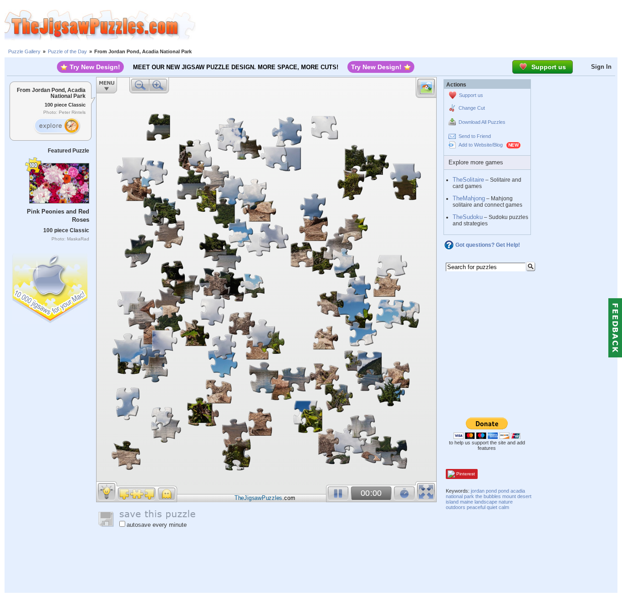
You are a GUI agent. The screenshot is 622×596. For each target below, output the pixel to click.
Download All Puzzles (482, 122)
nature (506, 501)
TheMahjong (469, 198)
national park (460, 496)
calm (504, 507)
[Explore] (57, 126)
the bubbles (488, 496)
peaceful (476, 507)
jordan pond (484, 491)
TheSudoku (468, 217)
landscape (485, 501)
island (452, 501)
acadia (517, 491)
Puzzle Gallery (24, 51)
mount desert (516, 496)
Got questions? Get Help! (487, 245)
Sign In (601, 66)
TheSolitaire (468, 179)
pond (503, 491)
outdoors (455, 507)
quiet (492, 507)
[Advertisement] (409, 25)
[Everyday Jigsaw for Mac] (50, 286)
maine (466, 501)
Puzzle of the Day (67, 51)
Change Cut (472, 108)
